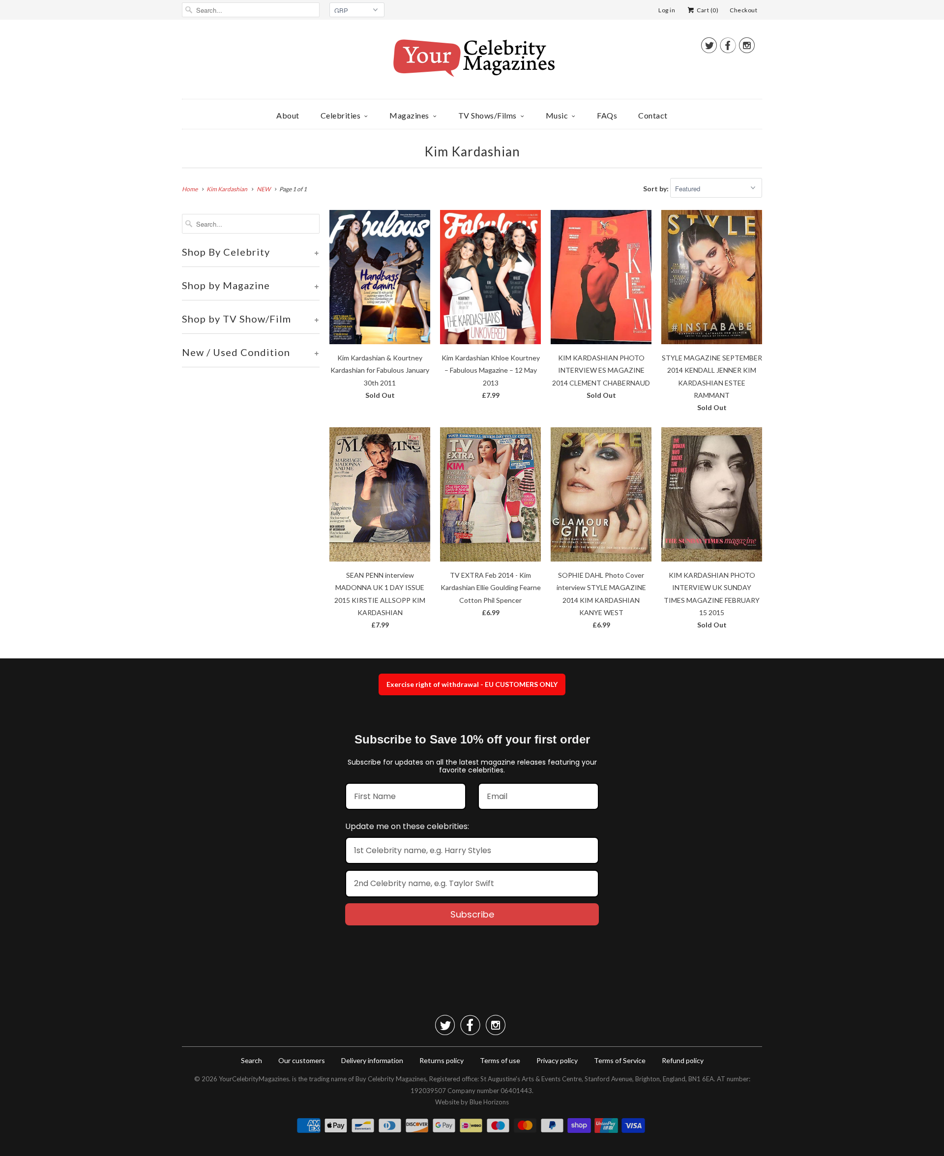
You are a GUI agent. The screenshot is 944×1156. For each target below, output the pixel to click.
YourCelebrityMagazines (254, 1079)
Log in (666, 10)
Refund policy (683, 1060)
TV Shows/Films (487, 115)
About (287, 115)
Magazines (409, 115)
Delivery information (372, 1060)
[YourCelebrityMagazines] (472, 61)
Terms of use (500, 1060)
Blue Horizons (489, 1102)
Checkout (743, 10)
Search (251, 1060)
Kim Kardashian (472, 151)
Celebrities (341, 115)
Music (557, 115)
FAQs (607, 115)
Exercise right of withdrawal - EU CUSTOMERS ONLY (472, 684)
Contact (653, 115)
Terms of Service (620, 1060)
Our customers (301, 1060)
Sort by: (656, 188)
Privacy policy (557, 1060)
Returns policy (441, 1060)
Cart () (707, 10)
